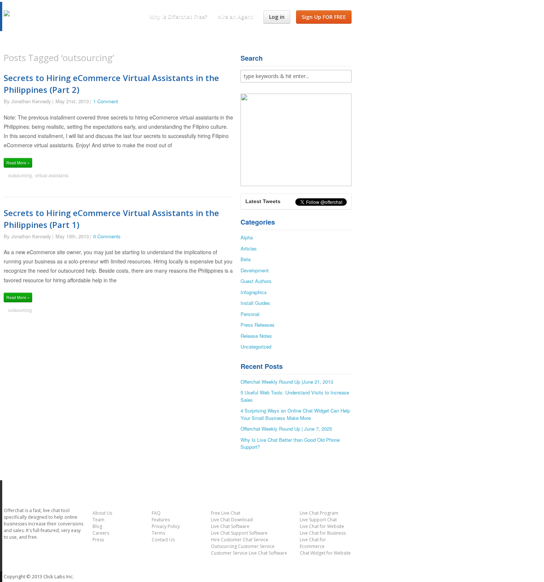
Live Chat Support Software (239, 533)
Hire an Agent (235, 16)
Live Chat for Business (323, 533)
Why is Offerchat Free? (178, 16)
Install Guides (255, 302)
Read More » (18, 162)
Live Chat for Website (322, 526)
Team (98, 520)
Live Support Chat (318, 520)
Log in (277, 16)
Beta (246, 259)
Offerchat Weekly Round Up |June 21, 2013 (287, 381)
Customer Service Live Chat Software (249, 553)
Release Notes (256, 335)
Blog (97, 526)
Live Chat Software (230, 526)
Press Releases (258, 324)
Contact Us (163, 539)
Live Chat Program (319, 513)
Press (98, 539)
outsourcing (20, 175)
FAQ (156, 513)
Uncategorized (256, 346)
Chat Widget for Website (325, 553)
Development (255, 270)
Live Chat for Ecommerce (313, 542)
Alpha (247, 237)
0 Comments (107, 236)
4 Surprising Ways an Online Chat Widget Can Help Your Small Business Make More (295, 414)
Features (161, 520)
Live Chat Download (232, 520)
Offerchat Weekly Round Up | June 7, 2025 (286, 428)
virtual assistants (51, 175)
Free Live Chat (225, 513)
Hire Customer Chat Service (239, 539)
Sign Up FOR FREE (324, 16)
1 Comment (105, 101)
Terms (158, 533)
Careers (101, 533)
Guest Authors (256, 281)
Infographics (254, 292)
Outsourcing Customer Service (243, 546)
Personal (250, 313)
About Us (102, 513)
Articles (249, 248)
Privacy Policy (166, 526)
